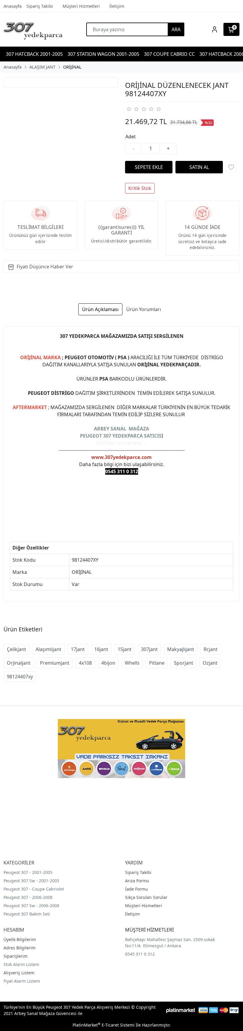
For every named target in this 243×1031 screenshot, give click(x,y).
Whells (132, 663)
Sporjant (183, 663)
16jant (101, 649)
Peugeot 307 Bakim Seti (27, 914)
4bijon (108, 663)
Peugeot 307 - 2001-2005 (28, 872)
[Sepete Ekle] (148, 167)
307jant (149, 649)
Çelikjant (16, 649)
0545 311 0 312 (140, 954)
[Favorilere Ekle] (231, 167)
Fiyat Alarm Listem (22, 981)
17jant (78, 649)
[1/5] (128, 109)
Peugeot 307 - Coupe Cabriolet (34, 889)
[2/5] (132, 109)
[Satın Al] (199, 167)
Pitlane (156, 663)
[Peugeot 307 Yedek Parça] (33, 29)
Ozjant (210, 663)
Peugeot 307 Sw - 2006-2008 (31, 905)
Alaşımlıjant (48, 649)
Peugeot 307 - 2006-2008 (28, 897)
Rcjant (211, 649)
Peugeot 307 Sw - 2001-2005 (31, 880)
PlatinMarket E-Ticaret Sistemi (104, 1025)
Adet (130, 136)
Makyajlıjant (180, 649)
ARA (176, 29)
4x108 (85, 663)
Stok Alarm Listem (21, 964)
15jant (125, 649)
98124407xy (20, 676)
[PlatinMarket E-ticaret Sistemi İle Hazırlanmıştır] (180, 1010)
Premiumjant (54, 663)
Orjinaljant (19, 663)
